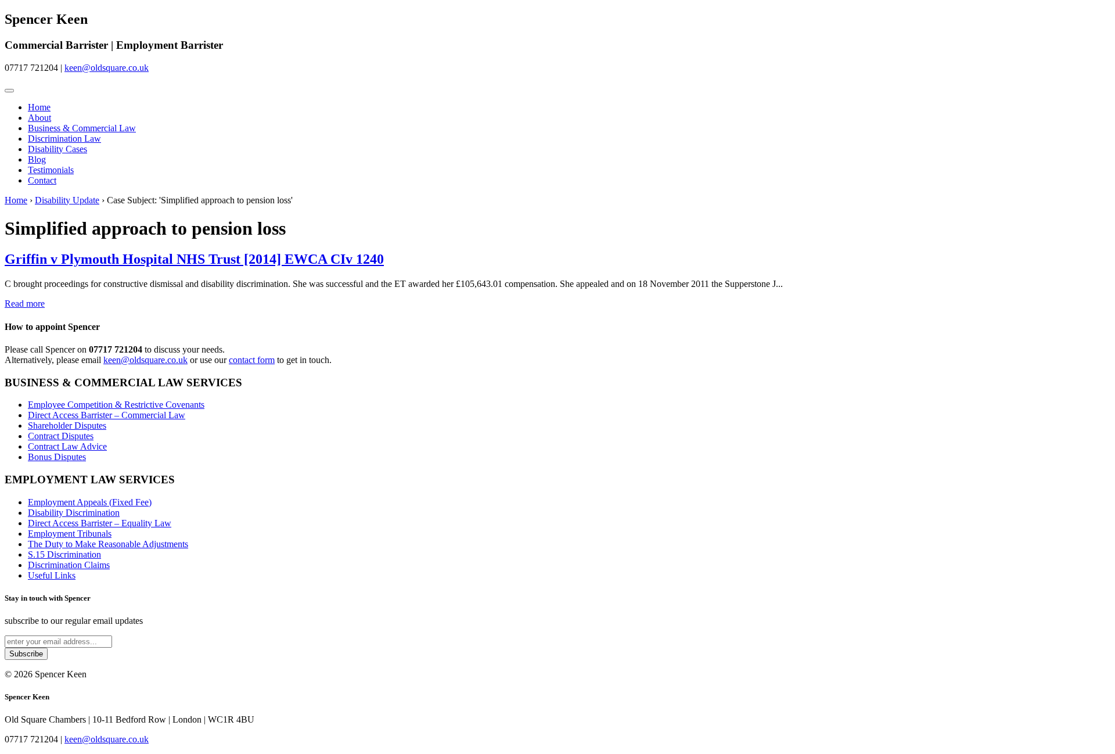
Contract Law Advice (67, 446)
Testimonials (51, 170)
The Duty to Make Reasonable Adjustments (108, 544)
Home (39, 107)
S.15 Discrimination (64, 554)
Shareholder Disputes (67, 425)
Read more (25, 303)
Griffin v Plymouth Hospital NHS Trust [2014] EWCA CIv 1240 (194, 259)
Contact (42, 180)
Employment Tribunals (70, 533)
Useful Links (51, 575)
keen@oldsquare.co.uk (106, 68)
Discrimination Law (64, 138)
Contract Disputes (60, 436)
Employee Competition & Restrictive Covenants (116, 405)
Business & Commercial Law (82, 128)
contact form (252, 360)
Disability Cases (57, 149)
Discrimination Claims (69, 565)
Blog (37, 159)
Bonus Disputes (57, 457)
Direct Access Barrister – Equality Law (99, 523)
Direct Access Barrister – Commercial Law (106, 415)
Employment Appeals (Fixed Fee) (90, 502)
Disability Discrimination (74, 513)
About (39, 118)
